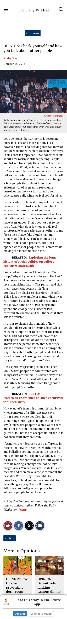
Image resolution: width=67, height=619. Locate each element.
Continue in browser (41, 613)
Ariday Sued (10, 58)
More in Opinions (21, 551)
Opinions (32, 33)
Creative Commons (53, 115)
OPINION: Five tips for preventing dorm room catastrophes (17, 587)
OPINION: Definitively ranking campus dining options (49, 587)
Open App (20, 613)
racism (9, 538)
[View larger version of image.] (33, 91)
